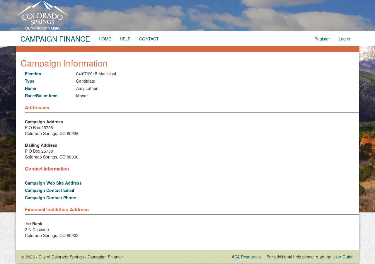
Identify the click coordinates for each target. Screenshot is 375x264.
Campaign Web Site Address (53, 183)
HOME (105, 39)
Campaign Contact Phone (50, 197)
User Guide (343, 257)
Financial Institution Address (57, 209)
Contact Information (47, 169)
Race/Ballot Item (41, 95)
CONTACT (149, 39)
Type (30, 81)
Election (33, 73)
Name (30, 88)
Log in (344, 39)
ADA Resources (246, 257)
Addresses (37, 107)
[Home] (42, 14)
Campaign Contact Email (49, 190)
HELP (125, 39)
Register (322, 39)
